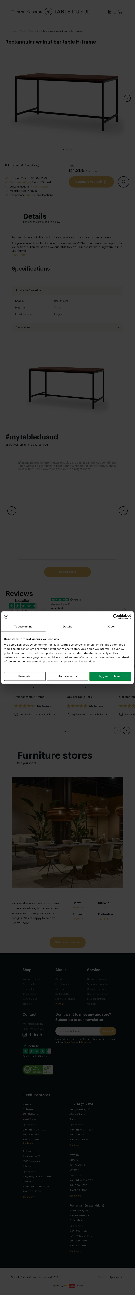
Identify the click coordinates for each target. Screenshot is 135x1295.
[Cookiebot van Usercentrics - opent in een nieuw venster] (115, 616)
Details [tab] (67, 626)
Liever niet (24, 676)
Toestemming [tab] (23, 626)
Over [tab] (111, 626)
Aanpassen (65, 676)
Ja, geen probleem (110, 676)
